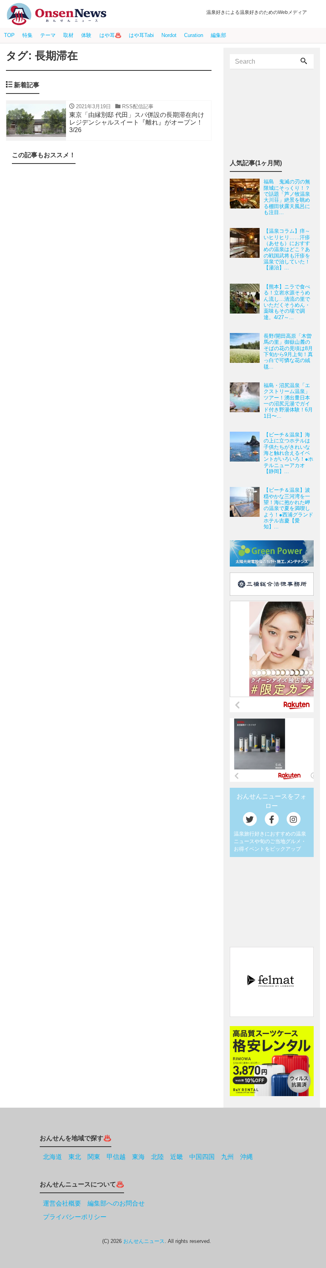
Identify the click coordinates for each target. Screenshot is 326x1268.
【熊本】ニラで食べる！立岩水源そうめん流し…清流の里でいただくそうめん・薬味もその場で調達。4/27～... (287, 302)
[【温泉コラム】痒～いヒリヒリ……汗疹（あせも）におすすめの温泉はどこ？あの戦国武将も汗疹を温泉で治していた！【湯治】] (247, 249)
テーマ (48, 35)
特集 (27, 35)
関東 (93, 1156)
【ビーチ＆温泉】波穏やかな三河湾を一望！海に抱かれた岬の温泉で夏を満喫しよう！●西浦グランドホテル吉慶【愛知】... (288, 508)
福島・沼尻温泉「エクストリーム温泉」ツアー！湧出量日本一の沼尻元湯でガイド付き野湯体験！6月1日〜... (288, 400)
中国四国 (202, 1156)
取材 (68, 35)
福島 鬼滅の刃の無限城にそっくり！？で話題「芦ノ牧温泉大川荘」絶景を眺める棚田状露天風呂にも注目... (287, 197)
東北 (74, 1156)
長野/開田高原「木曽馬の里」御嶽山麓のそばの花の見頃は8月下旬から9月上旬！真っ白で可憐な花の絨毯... (288, 351)
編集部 (218, 35)
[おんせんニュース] (56, 14)
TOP (9, 35)
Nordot (169, 35)
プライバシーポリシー (75, 1216)
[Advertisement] (109, 238)
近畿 (176, 1156)
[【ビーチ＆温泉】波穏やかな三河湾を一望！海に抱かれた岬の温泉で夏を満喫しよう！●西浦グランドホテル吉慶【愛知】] (247, 508)
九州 (227, 1156)
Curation (193, 35)
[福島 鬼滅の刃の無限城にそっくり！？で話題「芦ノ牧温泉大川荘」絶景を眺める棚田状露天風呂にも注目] (247, 196)
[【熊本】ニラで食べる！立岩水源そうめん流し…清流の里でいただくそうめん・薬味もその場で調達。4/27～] (247, 301)
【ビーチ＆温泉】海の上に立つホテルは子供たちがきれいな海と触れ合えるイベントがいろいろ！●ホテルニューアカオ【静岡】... (288, 453)
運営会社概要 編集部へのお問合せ (94, 1203)
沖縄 (246, 1156)
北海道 (52, 1156)
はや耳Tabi (141, 35)
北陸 (157, 1156)
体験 (86, 35)
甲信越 (116, 1156)
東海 (138, 1156)
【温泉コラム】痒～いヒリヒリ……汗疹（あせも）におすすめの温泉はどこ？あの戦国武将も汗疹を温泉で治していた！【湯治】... (287, 249)
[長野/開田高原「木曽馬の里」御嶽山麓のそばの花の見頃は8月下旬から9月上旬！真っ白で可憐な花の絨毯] (247, 351)
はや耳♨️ (110, 35)
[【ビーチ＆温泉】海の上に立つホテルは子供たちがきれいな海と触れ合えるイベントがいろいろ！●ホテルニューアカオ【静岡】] (247, 453)
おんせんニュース (144, 1241)
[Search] (303, 62)
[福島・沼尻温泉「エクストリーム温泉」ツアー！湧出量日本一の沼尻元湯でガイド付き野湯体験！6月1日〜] (247, 400)
